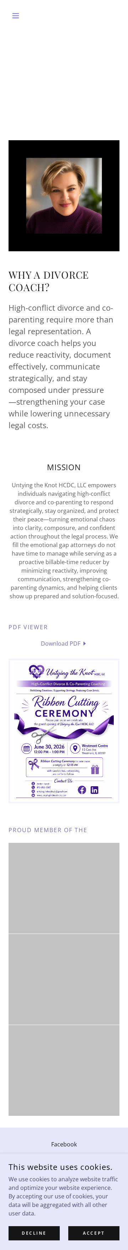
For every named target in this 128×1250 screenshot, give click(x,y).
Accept (94, 1233)
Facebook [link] (64, 1144)
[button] (17, 16)
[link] (64, 643)
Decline (34, 1233)
